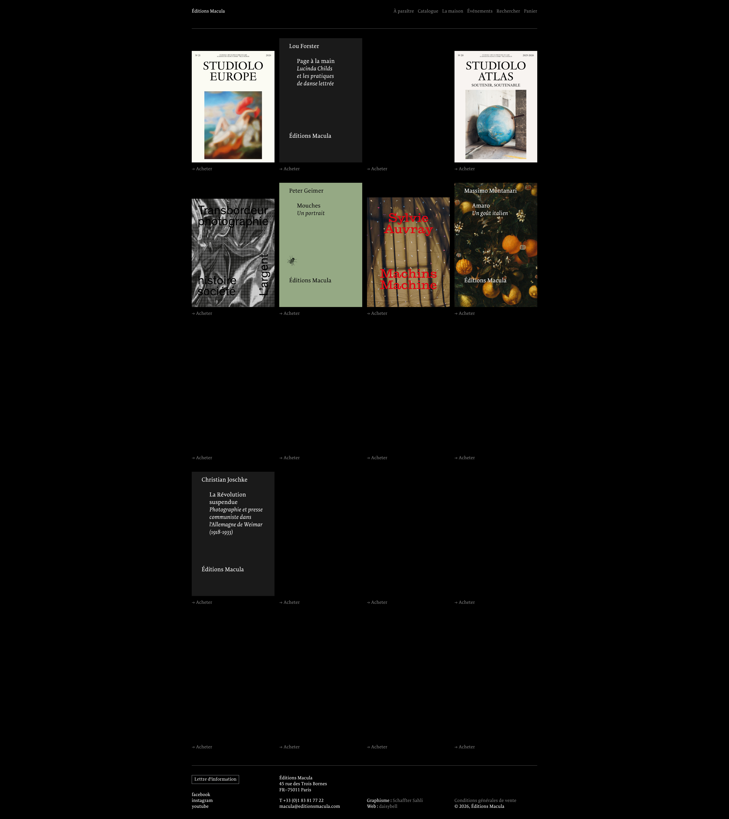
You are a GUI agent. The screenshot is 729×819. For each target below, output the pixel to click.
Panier (530, 11)
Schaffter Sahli (408, 800)
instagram (202, 800)
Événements (480, 11)
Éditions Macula (208, 11)
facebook (201, 794)
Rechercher (508, 11)
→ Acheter (202, 169)
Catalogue (428, 11)
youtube (200, 806)
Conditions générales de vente (485, 800)
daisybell (388, 806)
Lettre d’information (215, 779)
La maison (452, 11)
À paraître (403, 11)
